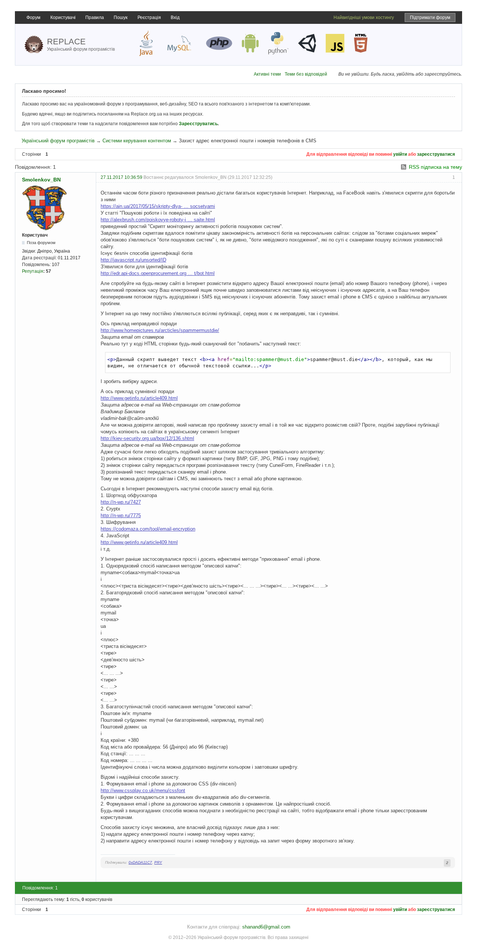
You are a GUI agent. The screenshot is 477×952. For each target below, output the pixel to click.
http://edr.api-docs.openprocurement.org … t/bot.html (158, 273)
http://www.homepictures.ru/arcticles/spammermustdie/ (160, 330)
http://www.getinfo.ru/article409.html (139, 398)
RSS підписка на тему (435, 167)
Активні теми (267, 74)
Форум (33, 17)
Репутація (32, 271)
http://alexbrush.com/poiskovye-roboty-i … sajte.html (158, 219)
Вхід (175, 17)
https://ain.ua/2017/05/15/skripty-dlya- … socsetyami (158, 206)
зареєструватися (436, 154)
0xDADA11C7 (140, 862)
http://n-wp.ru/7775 (121, 515)
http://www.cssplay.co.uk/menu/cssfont (143, 790)
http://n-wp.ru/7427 (121, 502)
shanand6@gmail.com (266, 927)
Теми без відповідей (306, 74)
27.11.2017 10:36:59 (121, 177)
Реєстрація (149, 17)
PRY (158, 862)
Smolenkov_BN (41, 180)
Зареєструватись (198, 123)
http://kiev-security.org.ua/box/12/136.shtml (147, 438)
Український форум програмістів (58, 140)
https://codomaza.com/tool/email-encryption (148, 529)
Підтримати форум (430, 17)
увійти (400, 154)
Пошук (120, 17)
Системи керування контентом (136, 140)
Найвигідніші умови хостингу (364, 17)
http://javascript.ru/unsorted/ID (133, 260)
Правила (94, 17)
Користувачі (63, 17)
